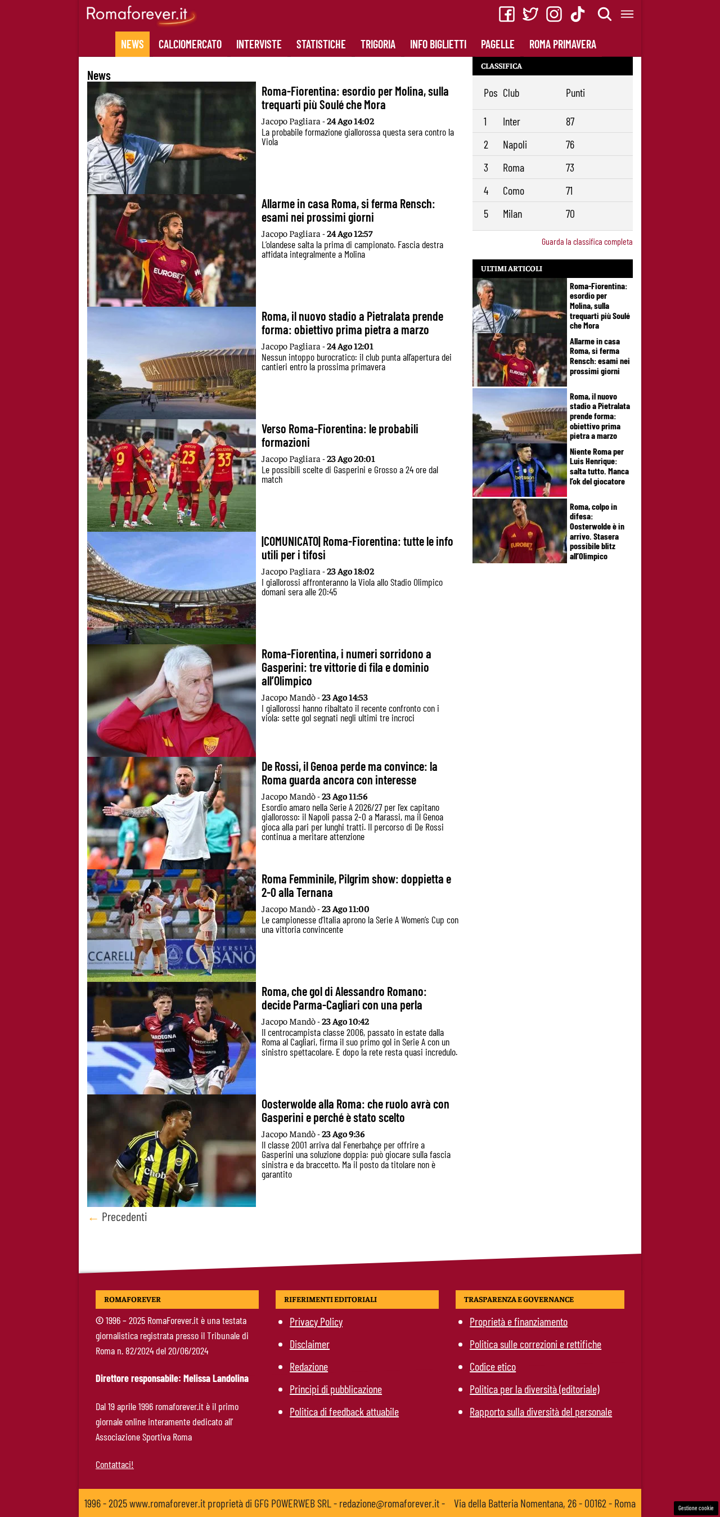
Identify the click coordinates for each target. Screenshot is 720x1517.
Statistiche (321, 44)
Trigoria (378, 44)
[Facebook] (506, 14)
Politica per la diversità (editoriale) (534, 1388)
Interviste (259, 44)
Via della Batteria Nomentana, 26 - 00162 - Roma (545, 1503)
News (132, 44)
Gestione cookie (696, 1507)
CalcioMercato (190, 44)
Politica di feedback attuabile (344, 1411)
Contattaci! (115, 1464)
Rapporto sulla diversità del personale (541, 1411)
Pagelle (498, 44)
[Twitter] (530, 14)
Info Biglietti (438, 44)
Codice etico (493, 1366)
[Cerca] (605, 14)
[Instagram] (554, 14)
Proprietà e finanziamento (519, 1321)
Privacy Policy (316, 1321)
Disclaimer (310, 1343)
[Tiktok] (577, 14)
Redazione (309, 1366)
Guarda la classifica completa (587, 241)
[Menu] (628, 14)
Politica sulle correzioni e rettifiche (535, 1343)
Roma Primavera (562, 44)
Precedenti (117, 1216)
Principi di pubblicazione (336, 1388)
